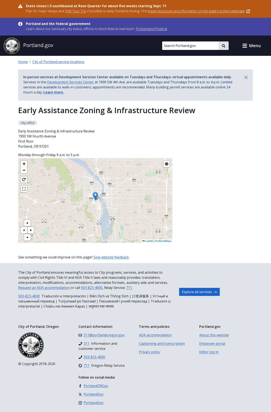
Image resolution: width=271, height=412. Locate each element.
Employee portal (212, 343)
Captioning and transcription (162, 343)
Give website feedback (111, 257)
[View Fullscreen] (24, 189)
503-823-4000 (91, 287)
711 (129, 287)
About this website (214, 335)
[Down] (27, 237)
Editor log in (208, 352)
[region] (95, 200)
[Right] (31, 230)
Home (23, 61)
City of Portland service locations (58, 61)
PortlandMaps (163, 241)
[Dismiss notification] (246, 77)
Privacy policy (149, 352)
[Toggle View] (166, 164)
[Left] (24, 230)
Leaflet (149, 241)
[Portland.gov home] (28, 45)
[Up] (27, 223)
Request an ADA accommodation (44, 287)
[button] (251, 46)
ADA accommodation (155, 335)
